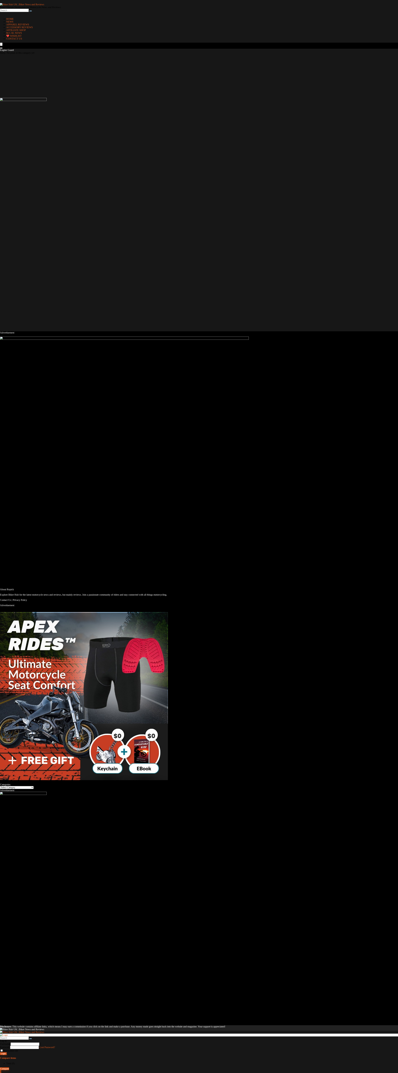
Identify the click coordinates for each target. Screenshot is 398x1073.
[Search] (30, 11)
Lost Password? (47, 1047)
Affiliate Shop (16, 30)
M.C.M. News (14, 33)
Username (5, 1044)
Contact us (14, 38)
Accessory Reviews (19, 27)
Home (10, 19)
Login (3, 1053)
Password (4, 1047)
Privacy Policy (20, 600)
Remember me (10, 1050)
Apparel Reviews (17, 24)
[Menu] (1, 44)
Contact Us (5, 600)
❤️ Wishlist (14, 36)
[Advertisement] (93, 76)
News (9, 21)
